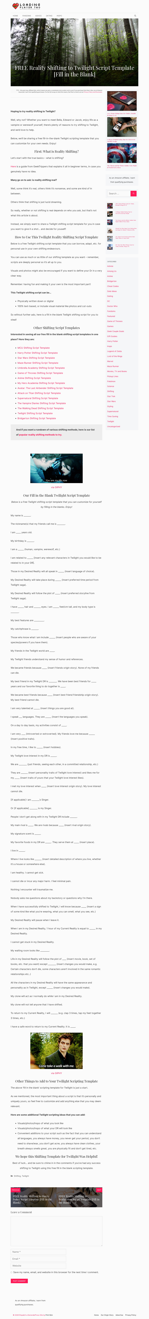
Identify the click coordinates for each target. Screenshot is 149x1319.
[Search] (133, 194)
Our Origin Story (107, 1315)
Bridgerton (111, 281)
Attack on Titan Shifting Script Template (39, 393)
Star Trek (111, 396)
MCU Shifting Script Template (34, 347)
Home (15, 16)
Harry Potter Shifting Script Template (38, 352)
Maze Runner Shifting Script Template (38, 363)
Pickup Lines (112, 376)
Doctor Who (112, 306)
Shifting (17, 1176)
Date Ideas (112, 291)
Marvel (110, 361)
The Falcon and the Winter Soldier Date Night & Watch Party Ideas (126, 221)
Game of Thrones (114, 321)
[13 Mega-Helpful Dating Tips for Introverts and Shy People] (122, 135)
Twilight (25, 1176)
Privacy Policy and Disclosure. (93, 92)
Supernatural (112, 411)
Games (110, 326)
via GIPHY (56, 487)
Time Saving (112, 416)
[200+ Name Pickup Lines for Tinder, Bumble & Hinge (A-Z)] (122, 109)
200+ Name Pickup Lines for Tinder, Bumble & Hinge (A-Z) (125, 204)
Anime (110, 276)
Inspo (59, 16)
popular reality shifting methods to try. (40, 434)
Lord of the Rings (114, 356)
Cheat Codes (113, 286)
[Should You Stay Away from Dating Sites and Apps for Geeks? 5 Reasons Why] (110, 231)
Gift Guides (112, 336)
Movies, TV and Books (117, 371)
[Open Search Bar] (135, 15)
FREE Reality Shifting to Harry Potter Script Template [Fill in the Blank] (32, 1199)
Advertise (119, 1315)
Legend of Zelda (114, 351)
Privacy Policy (130, 1315)
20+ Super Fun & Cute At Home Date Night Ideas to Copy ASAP (125, 237)
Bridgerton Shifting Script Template (37, 418)
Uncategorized (113, 426)
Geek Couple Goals (115, 331)
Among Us (111, 271)
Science (110, 386)
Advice (38, 16)
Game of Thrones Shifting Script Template (40, 373)
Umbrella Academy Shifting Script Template (41, 368)
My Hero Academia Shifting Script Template (41, 383)
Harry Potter (112, 341)
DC (108, 301)
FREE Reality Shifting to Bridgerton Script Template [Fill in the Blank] (79, 1199)
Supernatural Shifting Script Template (38, 398)
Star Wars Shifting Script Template (36, 358)
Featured (111, 316)
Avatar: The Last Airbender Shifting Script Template (45, 388)
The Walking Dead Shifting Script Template (41, 408)
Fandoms (26, 16)
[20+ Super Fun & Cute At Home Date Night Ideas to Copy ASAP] (110, 239)
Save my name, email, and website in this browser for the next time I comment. (56, 1272)
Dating (49, 16)
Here (13, 166)
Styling (110, 406)
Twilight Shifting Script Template (35, 413)
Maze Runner (113, 366)
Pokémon (111, 381)
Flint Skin (49, 1315)
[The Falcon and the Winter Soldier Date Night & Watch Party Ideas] (122, 161)
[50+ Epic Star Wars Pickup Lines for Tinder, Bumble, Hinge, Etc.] (110, 248)
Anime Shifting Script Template (34, 378)
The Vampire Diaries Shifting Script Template (42, 403)
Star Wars (111, 401)
